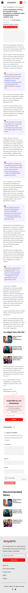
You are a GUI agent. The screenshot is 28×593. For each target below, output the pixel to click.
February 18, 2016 (9, 219)
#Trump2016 (16, 272)
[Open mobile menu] (2, 3)
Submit (14, 419)
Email (6, 467)
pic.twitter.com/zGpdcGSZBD (12, 82)
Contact (5, 578)
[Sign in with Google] (25, 2)
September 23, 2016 (10, 175)
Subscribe (14, 560)
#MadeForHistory (9, 213)
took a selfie (10, 64)
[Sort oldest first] (14, 427)
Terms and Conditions (9, 568)
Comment (7, 444)
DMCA (4, 575)
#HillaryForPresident (10, 80)
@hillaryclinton (14, 209)
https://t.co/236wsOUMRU (11, 274)
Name (6, 459)
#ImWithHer (18, 213)
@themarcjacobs (14, 207)
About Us (5, 565)
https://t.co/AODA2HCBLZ (11, 171)
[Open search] (21, 2)
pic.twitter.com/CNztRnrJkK (12, 215)
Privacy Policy (7, 572)
